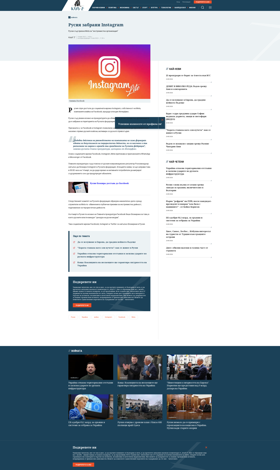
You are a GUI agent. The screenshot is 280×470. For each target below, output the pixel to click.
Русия (73, 317)
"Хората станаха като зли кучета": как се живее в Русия (107, 247)
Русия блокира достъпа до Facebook (109, 183)
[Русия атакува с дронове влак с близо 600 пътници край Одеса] (140, 407)
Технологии (166, 8)
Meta (133, 317)
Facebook (122, 317)
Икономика (124, 8)
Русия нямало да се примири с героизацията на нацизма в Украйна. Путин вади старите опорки (186, 425)
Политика (112, 8)
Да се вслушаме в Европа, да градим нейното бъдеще (106, 242)
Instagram (108, 317)
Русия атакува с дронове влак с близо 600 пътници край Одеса (140, 424)
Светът (136, 8)
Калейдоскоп (180, 8)
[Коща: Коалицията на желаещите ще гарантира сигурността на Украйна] (140, 367)
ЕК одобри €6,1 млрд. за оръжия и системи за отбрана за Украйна (86, 424)
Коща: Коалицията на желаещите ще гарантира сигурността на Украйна (138, 384)
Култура (154, 8)
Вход (178, 2)
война (96, 317)
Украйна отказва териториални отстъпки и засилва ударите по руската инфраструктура (90, 385)
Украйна (85, 317)
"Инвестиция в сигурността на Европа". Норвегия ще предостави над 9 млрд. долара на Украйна (188, 385)
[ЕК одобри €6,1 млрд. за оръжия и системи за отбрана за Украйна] (90, 407)
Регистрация (186, 2)
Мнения (192, 8)
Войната (74, 17)
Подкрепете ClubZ (203, 2)
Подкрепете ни (82, 305)
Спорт (144, 8)
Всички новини (98, 8)
